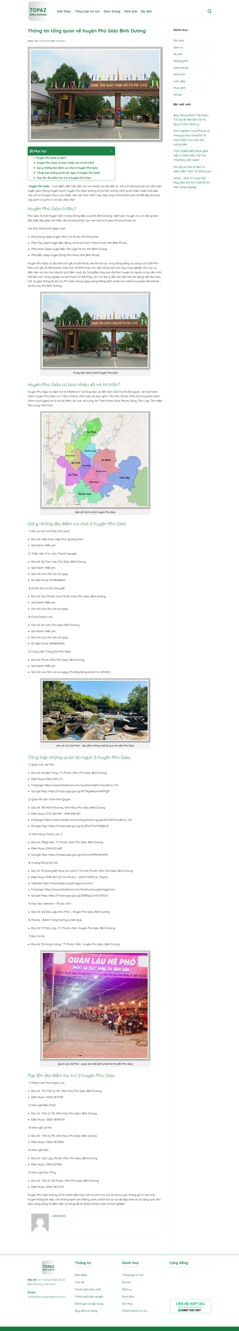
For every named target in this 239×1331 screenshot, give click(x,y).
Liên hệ (79, 1282)
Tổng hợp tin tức (87, 11)
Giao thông (112, 11)
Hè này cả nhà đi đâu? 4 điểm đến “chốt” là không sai (192, 169)
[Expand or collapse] (111, 151)
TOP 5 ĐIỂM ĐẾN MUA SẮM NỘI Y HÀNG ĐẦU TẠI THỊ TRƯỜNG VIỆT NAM (191, 155)
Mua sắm (180, 88)
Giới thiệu (64, 11)
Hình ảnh (131, 11)
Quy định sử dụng (86, 1310)
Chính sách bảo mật (88, 1289)
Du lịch (146, 11)
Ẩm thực (179, 40)
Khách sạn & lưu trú (134, 1310)
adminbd (60, 41)
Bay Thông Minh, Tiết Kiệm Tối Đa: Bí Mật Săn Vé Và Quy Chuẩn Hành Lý (191, 119)
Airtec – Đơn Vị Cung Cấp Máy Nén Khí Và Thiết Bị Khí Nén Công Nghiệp (192, 182)
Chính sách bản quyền (89, 1296)
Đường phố (181, 61)
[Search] (209, 11)
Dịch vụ (178, 47)
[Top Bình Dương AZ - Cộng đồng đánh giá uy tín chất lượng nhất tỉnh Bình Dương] (40, 11)
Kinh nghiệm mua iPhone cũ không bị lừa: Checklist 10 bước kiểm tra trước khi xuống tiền (192, 137)
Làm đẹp (179, 81)
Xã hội (178, 94)
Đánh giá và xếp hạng (89, 1303)
